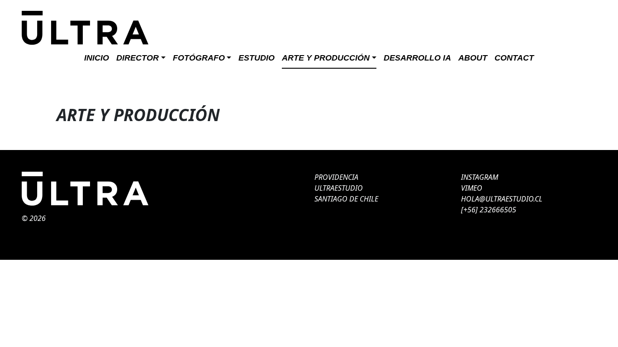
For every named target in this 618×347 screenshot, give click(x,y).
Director (137, 57)
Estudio (256, 57)
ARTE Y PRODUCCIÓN (326, 57)
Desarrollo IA (417, 57)
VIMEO (471, 188)
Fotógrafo (199, 57)
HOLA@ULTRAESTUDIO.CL (501, 199)
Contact (514, 57)
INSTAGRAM (479, 177)
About (472, 57)
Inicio (96, 57)
